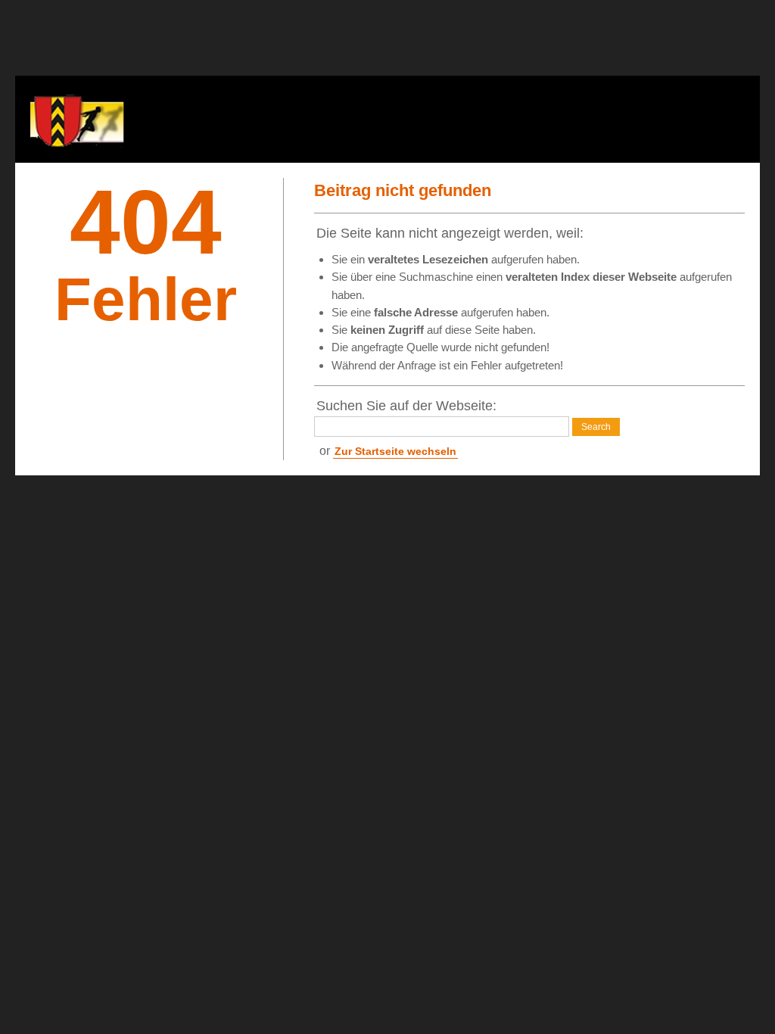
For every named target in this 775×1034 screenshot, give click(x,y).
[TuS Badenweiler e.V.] (83, 119)
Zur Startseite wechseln (395, 451)
